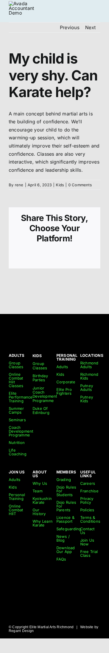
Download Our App (65, 549)
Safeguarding (68, 528)
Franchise (89, 491)
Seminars (17, 419)
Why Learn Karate (43, 523)
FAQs (61, 559)
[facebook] (98, 328)
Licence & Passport (65, 519)
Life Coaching (17, 452)
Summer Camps (16, 410)
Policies (87, 510)
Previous (69, 27)
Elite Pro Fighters (64, 391)
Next (90, 27)
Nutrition (17, 442)
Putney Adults (86, 387)
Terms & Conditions (90, 519)
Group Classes (16, 365)
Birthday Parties (40, 377)
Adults (62, 366)
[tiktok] (66, 328)
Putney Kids (86, 399)
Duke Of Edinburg (41, 410)
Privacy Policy (87, 500)
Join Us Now (87, 542)
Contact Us (87, 530)
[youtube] (87, 328)
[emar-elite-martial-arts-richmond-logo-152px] (18, 325)
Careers (87, 483)
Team (37, 491)
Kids (60, 184)
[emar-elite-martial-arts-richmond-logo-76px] (21, 3)
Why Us (40, 483)
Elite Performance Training (21, 397)
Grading (63, 479)
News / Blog (63, 538)
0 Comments (80, 184)
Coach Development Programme (21, 431)
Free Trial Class (89, 553)
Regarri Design (21, 631)
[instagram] (76, 328)
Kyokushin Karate (42, 500)
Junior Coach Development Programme (45, 394)
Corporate (65, 382)
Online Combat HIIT (16, 510)
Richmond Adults (89, 365)
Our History (39, 512)
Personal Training (17, 496)
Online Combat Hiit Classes (16, 380)
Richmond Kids (89, 376)
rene (19, 184)
